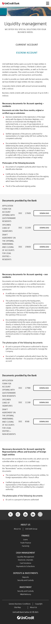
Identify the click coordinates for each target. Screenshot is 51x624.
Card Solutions (25, 563)
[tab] (27, 44)
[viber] (18, 514)
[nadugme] (40, 514)
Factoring (25, 546)
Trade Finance (25, 543)
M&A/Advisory (25, 594)
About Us (17, 529)
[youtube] (25, 514)
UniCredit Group (31, 529)
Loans (25, 539)
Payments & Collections (25, 566)
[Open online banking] (40, 3)
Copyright (38, 604)
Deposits (25, 577)
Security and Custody (25, 580)
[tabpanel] (25, 283)
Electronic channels (25, 560)
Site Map (17, 607)
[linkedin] (33, 514)
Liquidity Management (25, 557)
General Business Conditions (20, 604)
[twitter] (10, 514)
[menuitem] (3, 13)
